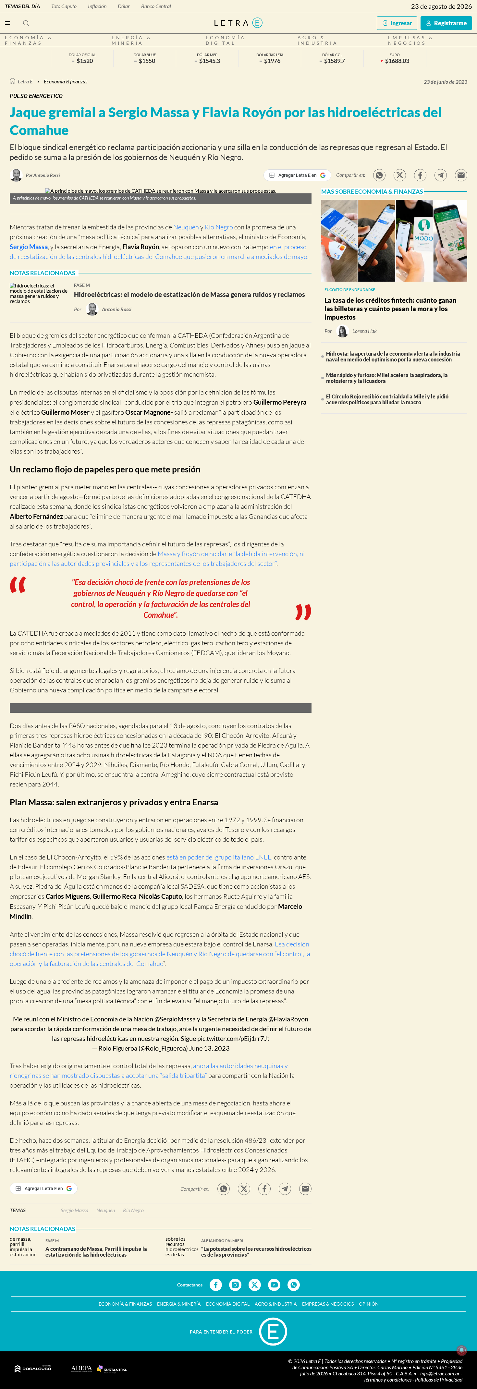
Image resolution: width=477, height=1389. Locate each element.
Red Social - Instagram (235, 1285)
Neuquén (186, 227)
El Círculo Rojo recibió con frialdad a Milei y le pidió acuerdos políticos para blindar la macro (387, 399)
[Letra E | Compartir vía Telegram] (440, 175)
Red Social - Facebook (216, 1285)
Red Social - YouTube (274, 1285)
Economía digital (226, 40)
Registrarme (450, 23)
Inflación (97, 6)
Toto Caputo (64, 6)
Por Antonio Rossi (43, 175)
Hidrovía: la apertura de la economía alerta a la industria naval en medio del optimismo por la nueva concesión (393, 356)
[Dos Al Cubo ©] (33, 1369)
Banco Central (156, 6)
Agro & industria (318, 40)
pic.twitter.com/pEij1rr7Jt (233, 1038)
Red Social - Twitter (255, 1285)
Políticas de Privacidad (438, 1379)
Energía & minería (132, 40)
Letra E (25, 81)
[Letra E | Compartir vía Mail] (461, 175)
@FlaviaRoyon (288, 1019)
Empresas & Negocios (411, 40)
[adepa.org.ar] (81, 1369)
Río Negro (219, 227)
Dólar (124, 6)
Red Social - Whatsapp (294, 1285)
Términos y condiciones (387, 1379)
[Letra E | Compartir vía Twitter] (400, 175)
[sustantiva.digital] (112, 1369)
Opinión (369, 1304)
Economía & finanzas (29, 40)
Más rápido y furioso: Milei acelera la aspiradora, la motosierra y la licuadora (387, 378)
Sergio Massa (29, 246)
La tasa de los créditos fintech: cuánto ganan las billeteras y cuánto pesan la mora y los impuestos (390, 308)
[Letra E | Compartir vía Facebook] (420, 175)
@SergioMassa (175, 1019)
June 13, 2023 (209, 1048)
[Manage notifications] (462, 1350)
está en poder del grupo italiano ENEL (218, 857)
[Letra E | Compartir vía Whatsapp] (379, 175)
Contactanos (189, 1284)
